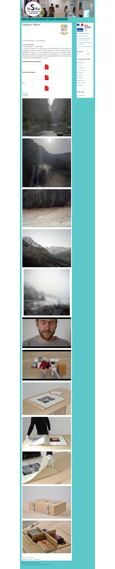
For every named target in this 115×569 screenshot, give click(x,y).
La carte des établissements (85, 46)
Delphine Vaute (80, 80)
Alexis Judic (80, 77)
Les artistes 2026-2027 (83, 33)
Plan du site (31, 564)
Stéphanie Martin (81, 70)
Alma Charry (80, 75)
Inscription (31, 19)
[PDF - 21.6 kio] (46, 77)
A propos (24, 564)
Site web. (25, 93)
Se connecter (40, 564)
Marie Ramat (80, 72)
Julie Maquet (80, 85)
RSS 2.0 (47, 564)
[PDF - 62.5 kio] (46, 66)
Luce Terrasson (80, 67)
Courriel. (24, 95)
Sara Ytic (79, 65)
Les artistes (51, 19)
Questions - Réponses (61, 19)
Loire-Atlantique (81, 95)
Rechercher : (80, 51)
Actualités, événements (41, 19)
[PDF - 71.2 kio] (46, 88)
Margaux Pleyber (81, 82)
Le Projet (24, 19)
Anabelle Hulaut (81, 62)
